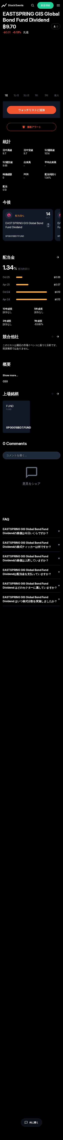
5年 (47, 95)
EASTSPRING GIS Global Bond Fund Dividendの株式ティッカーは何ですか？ (31, 544)
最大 (56, 95)
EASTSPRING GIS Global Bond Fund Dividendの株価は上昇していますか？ (31, 558)
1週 (6, 95)
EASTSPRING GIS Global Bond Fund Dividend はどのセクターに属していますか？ (31, 585)
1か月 (16, 95)
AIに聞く (34, 1122)
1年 (36, 95)
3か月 (26, 95)
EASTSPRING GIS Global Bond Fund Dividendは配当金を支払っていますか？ (31, 572)
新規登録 (45, 5)
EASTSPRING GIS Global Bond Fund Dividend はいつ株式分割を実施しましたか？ (31, 599)
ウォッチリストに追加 (31, 110)
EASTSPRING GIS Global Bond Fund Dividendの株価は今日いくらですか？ (31, 531)
